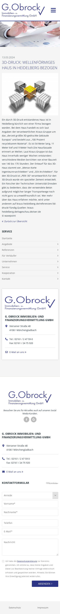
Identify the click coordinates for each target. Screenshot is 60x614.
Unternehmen (9, 261)
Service (6, 267)
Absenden (44, 583)
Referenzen (8, 249)
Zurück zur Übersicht (15, 221)
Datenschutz (15, 607)
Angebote (7, 244)
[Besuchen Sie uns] (33, 419)
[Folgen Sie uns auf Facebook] (26, 419)
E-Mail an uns (16, 352)
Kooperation (8, 272)
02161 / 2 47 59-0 (24, 339)
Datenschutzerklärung (27, 561)
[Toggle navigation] (53, 9)
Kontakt (6, 278)
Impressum (42, 607)
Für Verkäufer (9, 255)
